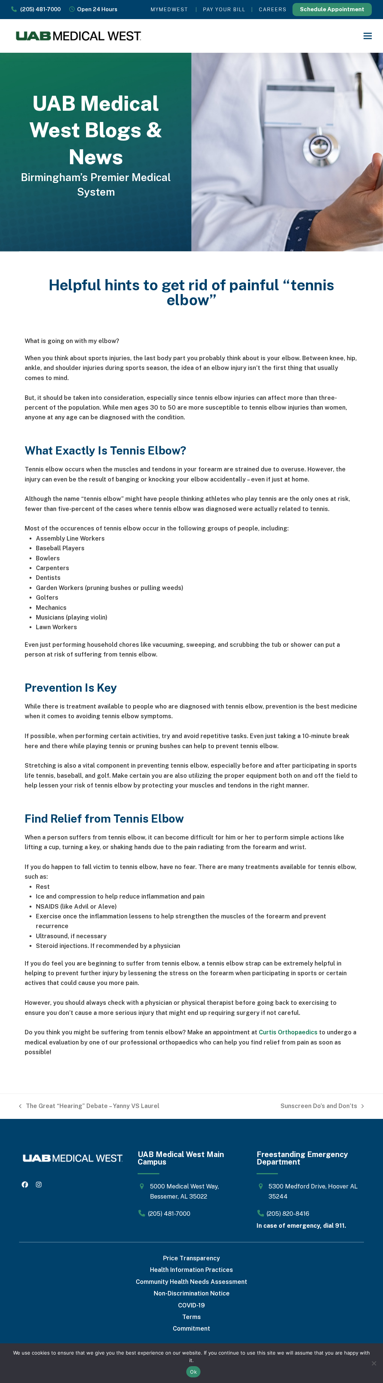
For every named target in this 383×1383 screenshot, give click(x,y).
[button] (368, 36)
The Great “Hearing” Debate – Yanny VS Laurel (89, 1106)
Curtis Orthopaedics (288, 1032)
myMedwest (169, 9)
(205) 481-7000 (39, 9)
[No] (373, 1363)
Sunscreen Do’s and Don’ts (319, 1106)
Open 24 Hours (96, 9)
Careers (273, 9)
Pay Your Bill (224, 9)
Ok (193, 1372)
